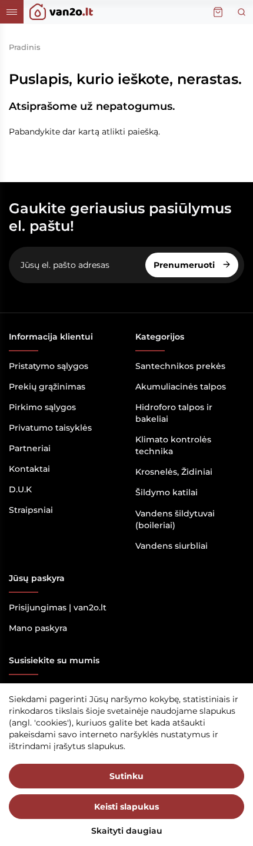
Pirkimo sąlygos (42, 407)
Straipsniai (31, 510)
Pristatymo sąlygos (48, 366)
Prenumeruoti (185, 265)
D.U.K (20, 489)
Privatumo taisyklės (50, 427)
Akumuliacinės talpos (180, 386)
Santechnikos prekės (180, 366)
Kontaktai (29, 469)
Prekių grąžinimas (47, 386)
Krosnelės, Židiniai (173, 471)
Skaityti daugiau (126, 830)
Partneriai (30, 448)
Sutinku (126, 776)
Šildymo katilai (166, 492)
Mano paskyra (38, 628)
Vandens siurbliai (171, 545)
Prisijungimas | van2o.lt (57, 607)
